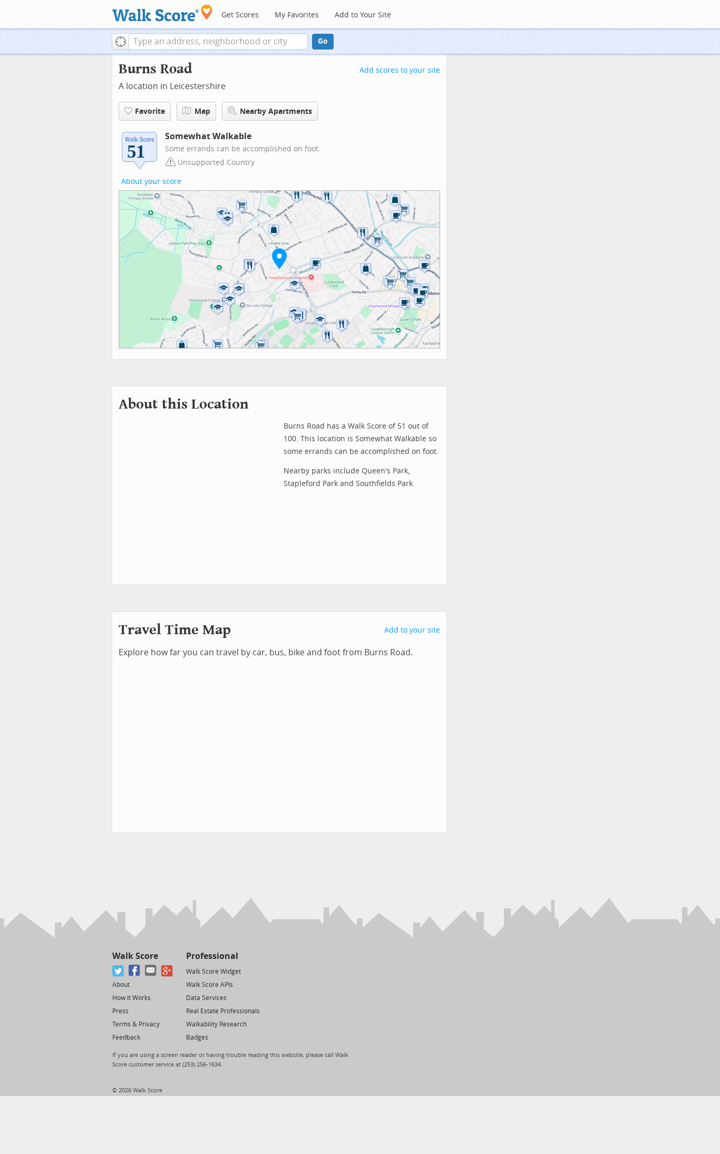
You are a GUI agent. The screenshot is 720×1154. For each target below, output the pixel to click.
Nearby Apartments (276, 111)
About (121, 984)
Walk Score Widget (213, 971)
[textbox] (218, 41)
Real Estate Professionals (223, 1011)
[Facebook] (135, 971)
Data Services (206, 998)
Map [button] (202, 111)
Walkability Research (216, 1024)
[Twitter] (118, 971)
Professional (212, 956)
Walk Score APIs (209, 984)
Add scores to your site (399, 70)
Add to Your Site (363, 15)
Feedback (126, 1037)
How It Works (131, 998)
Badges (197, 1037)
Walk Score (135, 956)
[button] (120, 41)
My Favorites (297, 15)
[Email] (151, 971)
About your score (151, 181)
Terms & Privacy (136, 1024)
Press (120, 1011)
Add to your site (412, 630)
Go (323, 41)
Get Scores (240, 15)
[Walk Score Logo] (162, 13)
